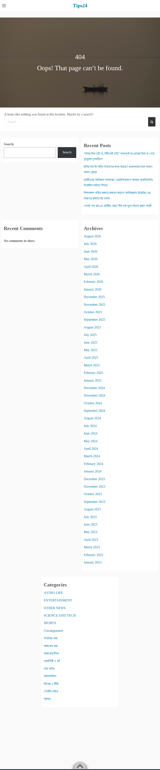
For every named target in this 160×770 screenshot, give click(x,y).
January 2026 (92, 289)
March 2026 (92, 274)
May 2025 (90, 350)
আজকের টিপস (51, 653)
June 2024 (90, 433)
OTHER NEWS (55, 608)
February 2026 (93, 281)
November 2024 (94, 395)
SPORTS (50, 623)
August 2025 (92, 327)
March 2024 (92, 456)
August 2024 (92, 418)
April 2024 (91, 448)
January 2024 (92, 471)
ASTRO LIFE (53, 593)
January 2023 (92, 562)
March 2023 (92, 547)
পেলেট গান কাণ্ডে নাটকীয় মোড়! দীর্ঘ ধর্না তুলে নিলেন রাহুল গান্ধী (117, 206)
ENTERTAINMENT (58, 600)
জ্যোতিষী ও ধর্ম (52, 661)
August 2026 (92, 236)
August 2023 (92, 509)
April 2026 (91, 266)
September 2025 (94, 319)
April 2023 (91, 539)
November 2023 (94, 486)
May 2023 (90, 532)
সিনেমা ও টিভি (51, 684)
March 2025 (92, 365)
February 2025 (93, 372)
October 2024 (93, 403)
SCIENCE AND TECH (60, 615)
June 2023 (90, 524)
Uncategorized (53, 630)
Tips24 (80, 5)
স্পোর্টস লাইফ (51, 691)
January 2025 (92, 380)
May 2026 (90, 259)
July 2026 (90, 243)
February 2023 (93, 555)
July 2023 (90, 517)
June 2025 (90, 342)
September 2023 (94, 501)
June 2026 (90, 251)
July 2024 (90, 426)
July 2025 (90, 335)
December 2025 (94, 297)
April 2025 (91, 357)
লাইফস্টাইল (50, 676)
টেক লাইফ (49, 668)
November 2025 (94, 304)
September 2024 (94, 410)
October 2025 (93, 312)
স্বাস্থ (47, 699)
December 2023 (94, 479)
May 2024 (90, 441)
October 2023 (93, 494)
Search (9, 144)
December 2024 (94, 388)
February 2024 (93, 464)
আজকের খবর (51, 646)
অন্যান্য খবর (50, 638)
